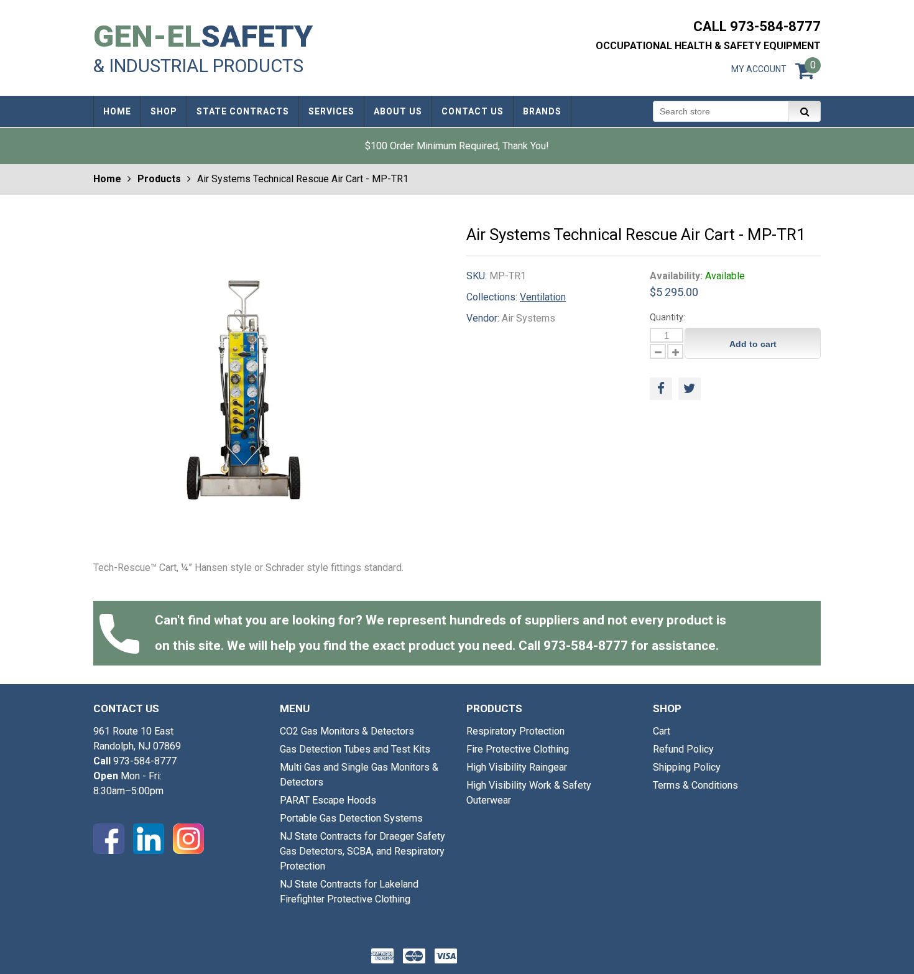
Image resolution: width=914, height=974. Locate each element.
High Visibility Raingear (516, 767)
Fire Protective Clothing (517, 749)
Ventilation (543, 297)
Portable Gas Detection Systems (351, 818)
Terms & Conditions (695, 785)
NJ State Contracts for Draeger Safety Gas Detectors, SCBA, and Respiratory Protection (362, 851)
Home (107, 179)
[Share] (661, 389)
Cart (661, 731)
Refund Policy (683, 749)
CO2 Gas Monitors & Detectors (347, 731)
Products (159, 179)
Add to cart (753, 344)
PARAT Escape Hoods (328, 800)
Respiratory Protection (515, 731)
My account (759, 69)
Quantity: (667, 317)
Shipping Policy (687, 767)
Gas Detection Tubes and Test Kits (355, 749)
